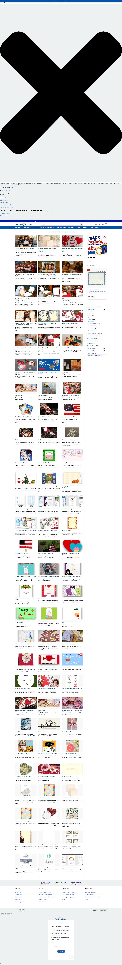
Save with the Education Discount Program (48, 486)
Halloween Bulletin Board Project (69, 347)
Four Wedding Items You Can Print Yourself (48, 576)
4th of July (90, 314)
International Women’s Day (93, 323)
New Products (27, 227)
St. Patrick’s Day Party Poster (22, 688)
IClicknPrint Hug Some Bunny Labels (47, 621)
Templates (16, 221)
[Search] (101, 261)
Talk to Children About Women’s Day (70, 753)
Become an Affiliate (43, 899)
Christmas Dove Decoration (21, 462)
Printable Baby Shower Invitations (46, 798)
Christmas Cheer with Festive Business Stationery (47, 531)
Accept (3, 210)
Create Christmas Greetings (68, 821)
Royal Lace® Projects (92, 350)
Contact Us (41, 902)
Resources (30, 221)
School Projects (90, 353)
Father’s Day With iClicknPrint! (22, 644)
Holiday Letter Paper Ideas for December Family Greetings (25, 348)
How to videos (90, 343)
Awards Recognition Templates (69, 892)
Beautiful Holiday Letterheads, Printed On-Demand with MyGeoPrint (25, 299)
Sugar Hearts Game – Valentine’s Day (47, 667)
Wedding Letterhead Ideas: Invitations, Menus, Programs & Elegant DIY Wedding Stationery (48, 250)
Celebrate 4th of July (66, 667)
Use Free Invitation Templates (69, 844)
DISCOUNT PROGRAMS (82, 227)
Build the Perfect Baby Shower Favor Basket (72, 710)
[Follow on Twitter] (103, 221)
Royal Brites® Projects (92, 348)
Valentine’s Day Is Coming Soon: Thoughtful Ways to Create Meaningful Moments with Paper (72, 250)
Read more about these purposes (7, 207)
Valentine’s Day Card (43, 395)
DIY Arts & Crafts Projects (92, 336)
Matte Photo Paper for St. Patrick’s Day (47, 753)
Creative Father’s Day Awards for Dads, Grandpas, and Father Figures (24, 249)
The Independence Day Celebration (70, 416)
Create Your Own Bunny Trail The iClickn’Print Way (23, 621)
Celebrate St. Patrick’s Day (44, 462)
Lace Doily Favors (19, 731)
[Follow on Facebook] (101, 221)
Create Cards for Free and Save (69, 867)
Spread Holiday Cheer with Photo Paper (24, 416)
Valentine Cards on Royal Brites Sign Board (72, 688)
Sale (58, 227)
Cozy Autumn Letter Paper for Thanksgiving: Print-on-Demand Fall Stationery (25, 324)
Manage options (3, 200)
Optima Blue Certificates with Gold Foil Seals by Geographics (97, 292)
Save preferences (37, 210)
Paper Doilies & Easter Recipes (22, 753)
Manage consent (6, 913)
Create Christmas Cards (21, 486)
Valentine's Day (91, 328)
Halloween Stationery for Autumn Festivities (48, 509)
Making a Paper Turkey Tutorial (69, 644)
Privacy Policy (3, 215)
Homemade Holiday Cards (21, 667)
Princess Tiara (41, 731)
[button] (61, 93)
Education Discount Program (45, 894)
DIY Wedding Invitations (67, 598)
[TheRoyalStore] (26, 224)
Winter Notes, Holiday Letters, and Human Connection (72, 275)
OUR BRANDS (63, 227)
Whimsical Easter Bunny (67, 731)
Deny (11, 210)
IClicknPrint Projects (91, 345)
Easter (89, 317)
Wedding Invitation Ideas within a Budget (48, 844)
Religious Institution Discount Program (47, 897)
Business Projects (91, 309)
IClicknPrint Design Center (68, 894)
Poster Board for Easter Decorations (70, 395)
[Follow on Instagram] (102, 221)
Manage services (4, 202)
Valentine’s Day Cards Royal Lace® (46, 688)
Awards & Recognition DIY (93, 307)
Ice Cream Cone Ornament (44, 439)
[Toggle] (106, 309)
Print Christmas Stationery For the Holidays (25, 509)
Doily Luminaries (66, 372)
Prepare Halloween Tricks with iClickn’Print (72, 576)
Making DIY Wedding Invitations (69, 509)
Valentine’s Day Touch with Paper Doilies (25, 372)
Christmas (90, 315)
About (22, 221)
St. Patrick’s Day (91, 325)
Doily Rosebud (41, 710)
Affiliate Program (94, 227)
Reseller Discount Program (45, 892)
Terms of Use (18, 899)
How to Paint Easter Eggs (44, 416)
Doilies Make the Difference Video (93, 897)
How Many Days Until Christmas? (70, 323)
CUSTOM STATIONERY (37, 227)
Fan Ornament (18, 439)
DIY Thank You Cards (67, 776)
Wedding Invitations (92, 330)
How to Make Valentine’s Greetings (46, 776)
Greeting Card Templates (44, 867)
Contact (38, 221)
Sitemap (87, 899)
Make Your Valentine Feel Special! (23, 776)
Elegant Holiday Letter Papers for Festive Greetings (48, 348)
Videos (63, 899)
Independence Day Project (21, 553)
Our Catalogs (71, 227)
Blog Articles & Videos (90, 892)
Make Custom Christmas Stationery (23, 844)
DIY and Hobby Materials (49, 227)
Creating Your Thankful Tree (45, 644)
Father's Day (90, 319)
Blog (26, 221)
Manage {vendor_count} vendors (7, 204)
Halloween (90, 321)
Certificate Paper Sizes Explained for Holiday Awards (47, 324)
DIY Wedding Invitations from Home (23, 798)
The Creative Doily (89, 894)
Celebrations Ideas (91, 311)
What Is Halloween (66, 530)
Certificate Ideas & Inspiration (93, 333)
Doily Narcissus (19, 395)
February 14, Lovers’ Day (68, 462)
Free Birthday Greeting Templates (23, 821)
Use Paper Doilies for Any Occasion (47, 821)
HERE (64, 0)
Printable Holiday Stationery (45, 299)
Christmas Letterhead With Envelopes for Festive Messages (71, 299)
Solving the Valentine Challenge (45, 598)
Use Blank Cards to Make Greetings (70, 798)
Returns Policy (18, 894)
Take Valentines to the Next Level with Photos (24, 598)
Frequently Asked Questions (68, 897)
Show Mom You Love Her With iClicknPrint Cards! (72, 621)
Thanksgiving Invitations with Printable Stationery (71, 486)
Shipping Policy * (19, 892)
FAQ (35, 221)
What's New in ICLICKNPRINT (94, 355)
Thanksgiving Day (91, 327)
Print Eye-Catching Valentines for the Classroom (70, 554)
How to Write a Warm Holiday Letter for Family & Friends (24, 275)
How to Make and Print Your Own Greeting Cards (25, 867)
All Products (18, 227)
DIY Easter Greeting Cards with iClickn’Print (25, 576)
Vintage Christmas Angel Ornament (70, 439)
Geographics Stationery (92, 338)
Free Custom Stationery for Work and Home (25, 530)
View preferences (21, 210)
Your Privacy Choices (5, 213)
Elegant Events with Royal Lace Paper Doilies (47, 373)
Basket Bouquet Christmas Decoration (24, 710)
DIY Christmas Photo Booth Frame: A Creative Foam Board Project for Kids (47, 275)
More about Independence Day (45, 553)
